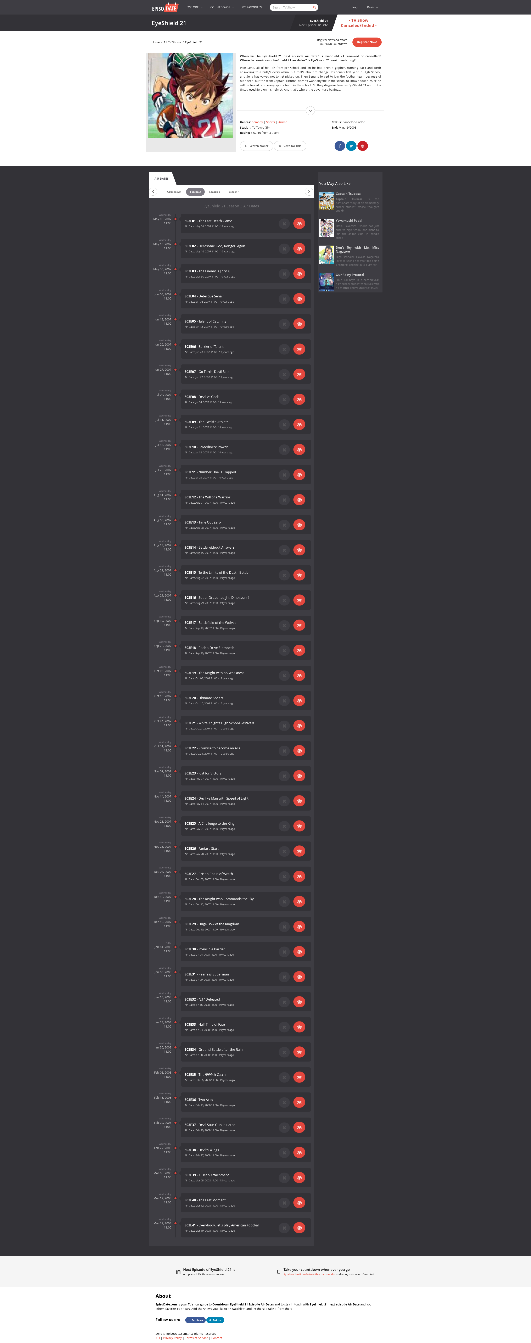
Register (373, 7)
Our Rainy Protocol (350, 275)
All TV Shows (172, 42)
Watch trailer (258, 146)
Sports (270, 122)
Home (156, 42)
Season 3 (195, 192)
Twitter (216, 1320)
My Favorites (252, 7)
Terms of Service (196, 1338)
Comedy (257, 122)
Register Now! (367, 42)
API (158, 1338)
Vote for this (292, 146)
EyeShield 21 (194, 42)
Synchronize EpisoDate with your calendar (309, 1274)
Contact (216, 1338)
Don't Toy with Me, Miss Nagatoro (357, 249)
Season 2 (214, 192)
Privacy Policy (172, 1338)
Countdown (174, 192)
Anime (282, 122)
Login (355, 7)
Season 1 (234, 192)
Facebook (197, 1320)
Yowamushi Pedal (349, 221)
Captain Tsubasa (348, 194)
